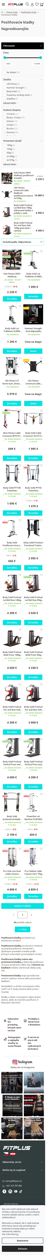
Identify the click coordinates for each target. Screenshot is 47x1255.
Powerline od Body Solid (19, 95)
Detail (33, 351)
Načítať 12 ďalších (22, 906)
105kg (10, 149)
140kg (10, 145)
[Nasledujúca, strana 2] (22, 915)
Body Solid (13, 91)
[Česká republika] (5, 1154)
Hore (24, 929)
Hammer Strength (16, 88)
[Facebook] (5, 1191)
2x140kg (11, 156)
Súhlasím (22, 1248)
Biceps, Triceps (15, 117)
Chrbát (11, 125)
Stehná (12, 121)
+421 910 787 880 (14, 1185)
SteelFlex (12, 99)
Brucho (12, 128)
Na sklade (13, 72)
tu (17, 1234)
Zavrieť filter (22, 45)
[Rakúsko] (12, 1154)
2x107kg (11, 160)
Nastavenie (22, 1240)
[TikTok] (21, 1192)
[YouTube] (16, 1192)
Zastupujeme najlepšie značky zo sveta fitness (14, 1041)
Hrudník (12, 114)
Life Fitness (13, 84)
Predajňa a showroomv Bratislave (34, 1021)
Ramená (12, 132)
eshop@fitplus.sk (14, 1181)
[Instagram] (10, 1191)
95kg (10, 153)
